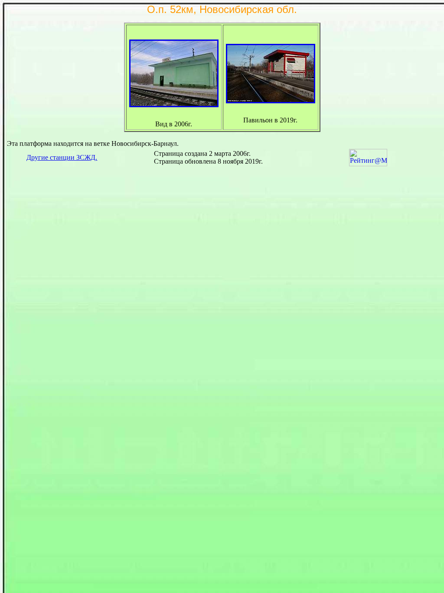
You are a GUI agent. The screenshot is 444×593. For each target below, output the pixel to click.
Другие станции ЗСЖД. (61, 157)
